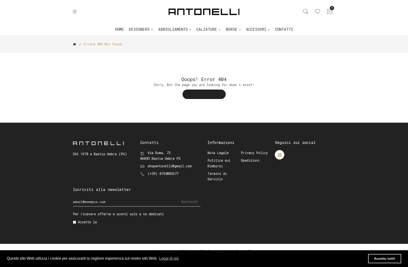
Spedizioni (250, 160)
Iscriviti (189, 201)
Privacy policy (112, 222)
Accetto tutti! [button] (384, 258)
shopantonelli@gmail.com (170, 166)
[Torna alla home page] (74, 44)
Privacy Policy (254, 153)
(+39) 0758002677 (163, 173)
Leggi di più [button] (169, 258)
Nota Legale (218, 153)
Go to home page (204, 94)
